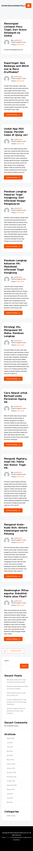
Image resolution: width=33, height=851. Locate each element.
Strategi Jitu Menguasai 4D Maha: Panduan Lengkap (14, 331)
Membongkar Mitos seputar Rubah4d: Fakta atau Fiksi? (16, 593)
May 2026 (10, 751)
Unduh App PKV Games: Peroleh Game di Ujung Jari (16, 131)
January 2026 (11, 768)
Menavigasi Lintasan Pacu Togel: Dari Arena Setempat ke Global (15, 29)
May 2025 (10, 802)
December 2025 (11, 772)
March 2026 (10, 760)
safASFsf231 (18, 40)
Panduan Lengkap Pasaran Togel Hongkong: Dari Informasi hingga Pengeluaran (15, 197)
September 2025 (12, 785)
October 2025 (11, 781)
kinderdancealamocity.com (15, 5)
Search (6, 660)
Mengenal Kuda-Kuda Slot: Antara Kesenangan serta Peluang (15, 529)
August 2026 (10, 738)
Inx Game (8, 837)
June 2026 (10, 747)
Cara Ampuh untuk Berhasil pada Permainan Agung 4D (15, 397)
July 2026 (9, 742)
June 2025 (10, 798)
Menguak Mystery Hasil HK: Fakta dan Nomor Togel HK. (15, 463)
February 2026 (11, 764)
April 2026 (10, 755)
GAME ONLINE (20, 44)
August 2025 (10, 789)
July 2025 (9, 794)
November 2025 (11, 777)
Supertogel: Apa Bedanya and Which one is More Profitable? (16, 67)
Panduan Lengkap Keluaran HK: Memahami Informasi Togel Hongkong (15, 266)
